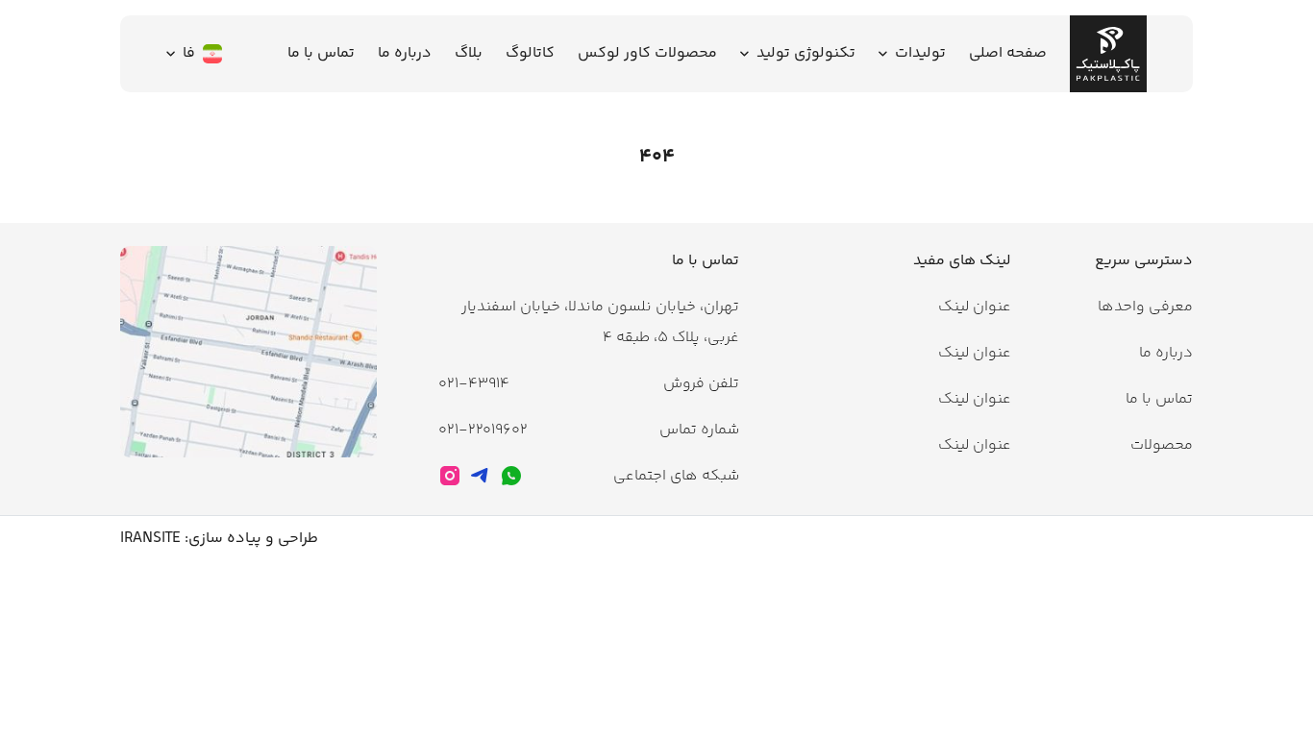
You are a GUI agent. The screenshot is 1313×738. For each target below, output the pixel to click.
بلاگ (469, 53)
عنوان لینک (974, 307)
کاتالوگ (530, 53)
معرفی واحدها (1145, 307)
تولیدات (920, 53)
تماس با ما (321, 53)
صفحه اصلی (1008, 53)
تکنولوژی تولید (805, 53)
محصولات (1161, 445)
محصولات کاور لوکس (647, 53)
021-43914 (473, 384)
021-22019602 (483, 430)
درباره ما (405, 53)
